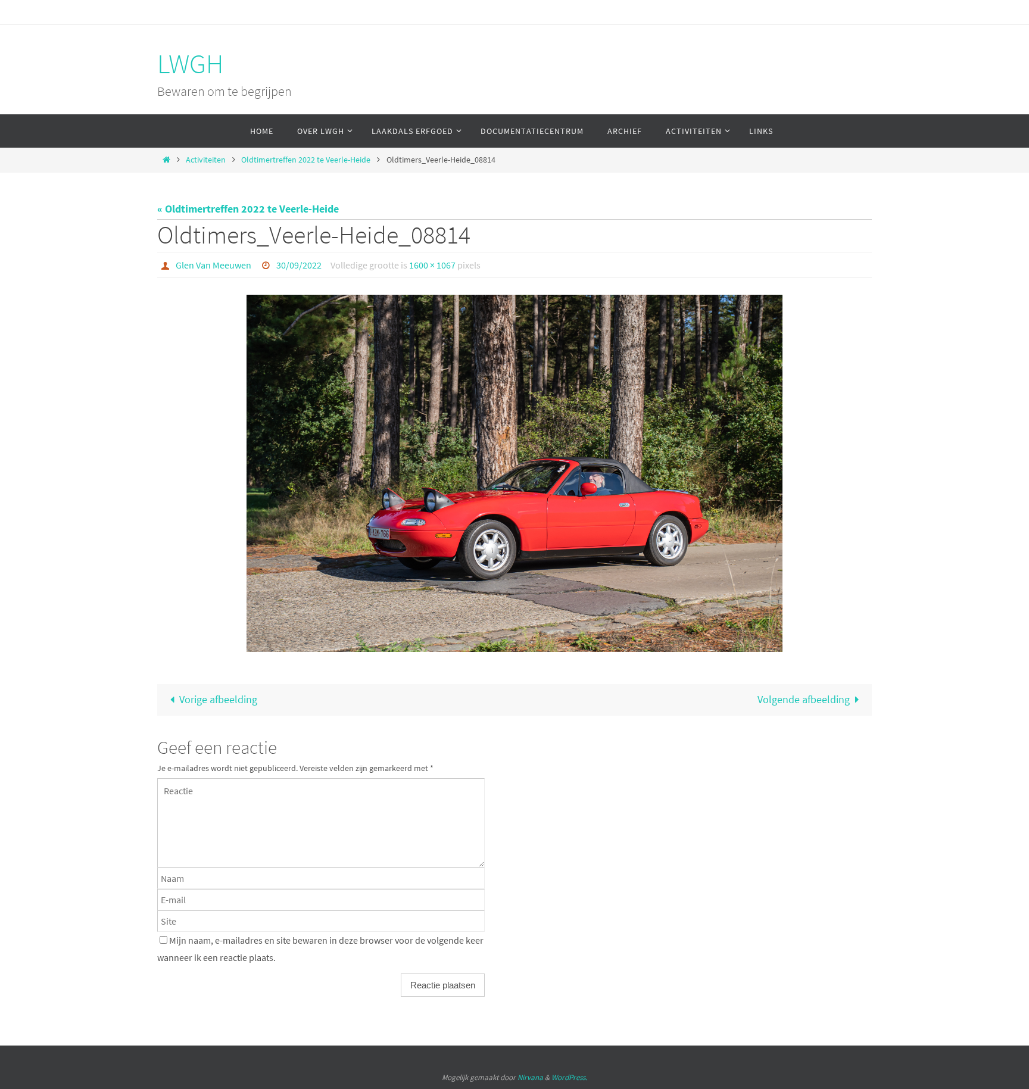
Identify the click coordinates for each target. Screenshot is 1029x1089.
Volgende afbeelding (803, 699)
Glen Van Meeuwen (213, 265)
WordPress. (569, 1077)
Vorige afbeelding (218, 699)
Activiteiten (206, 159)
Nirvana (530, 1077)
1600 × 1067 (432, 265)
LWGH (190, 63)
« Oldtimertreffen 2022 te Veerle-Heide (248, 209)
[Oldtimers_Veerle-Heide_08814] (514, 473)
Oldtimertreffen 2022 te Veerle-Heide (305, 159)
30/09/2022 (299, 265)
